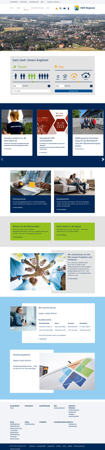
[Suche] (60, 8)
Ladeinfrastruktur (74, 416)
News (11, 408)
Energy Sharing (14, 439)
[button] (102, 159)
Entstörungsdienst (59, 408)
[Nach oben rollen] (101, 446)
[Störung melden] (56, 8)
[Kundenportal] (68, 8)
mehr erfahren (80, 149)
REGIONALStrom (15, 424)
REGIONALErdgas (30, 424)
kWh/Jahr (25, 86)
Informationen (73, 426)
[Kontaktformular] (64, 8)
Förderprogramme (74, 410)
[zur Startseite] (84, 7)
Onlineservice (72, 424)
